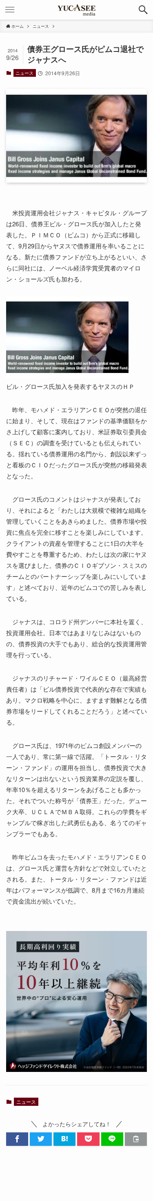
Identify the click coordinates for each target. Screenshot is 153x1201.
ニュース (24, 72)
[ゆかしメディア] (77, 10)
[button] (143, 10)
